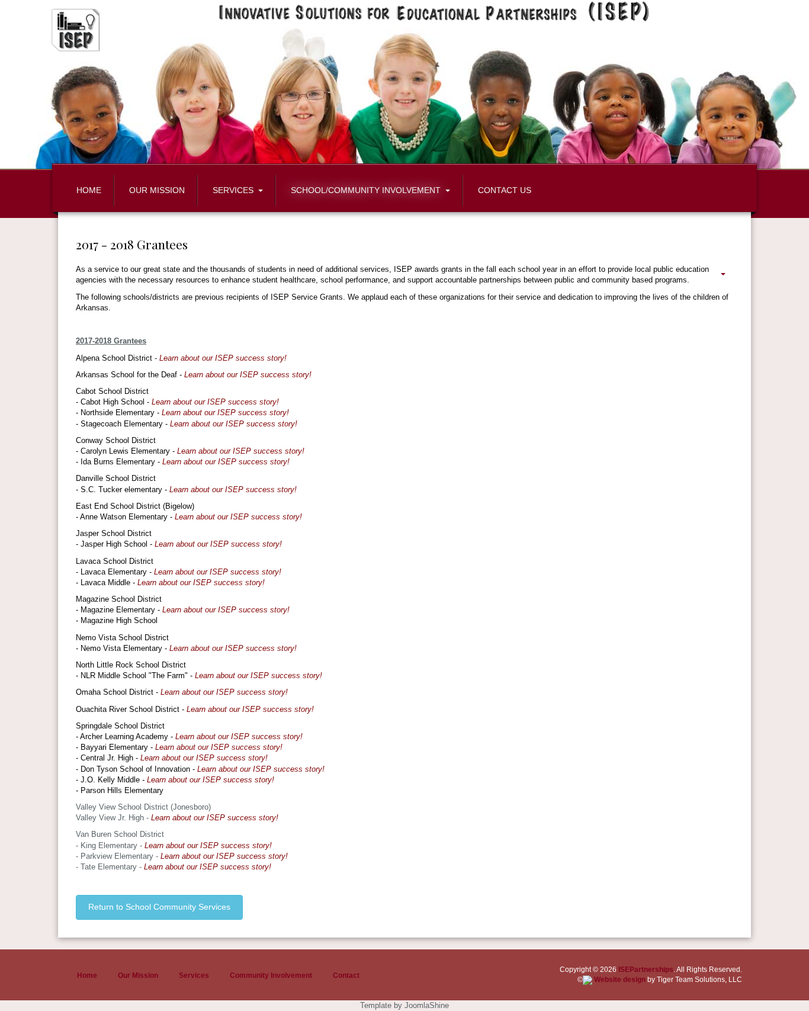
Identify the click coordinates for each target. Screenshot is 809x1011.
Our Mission (138, 975)
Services (194, 975)
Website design (619, 979)
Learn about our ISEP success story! (223, 358)
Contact (346, 975)
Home (87, 975)
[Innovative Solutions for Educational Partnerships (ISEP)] (79, 30)
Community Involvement (271, 975)
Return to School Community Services (159, 906)
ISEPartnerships (645, 969)
